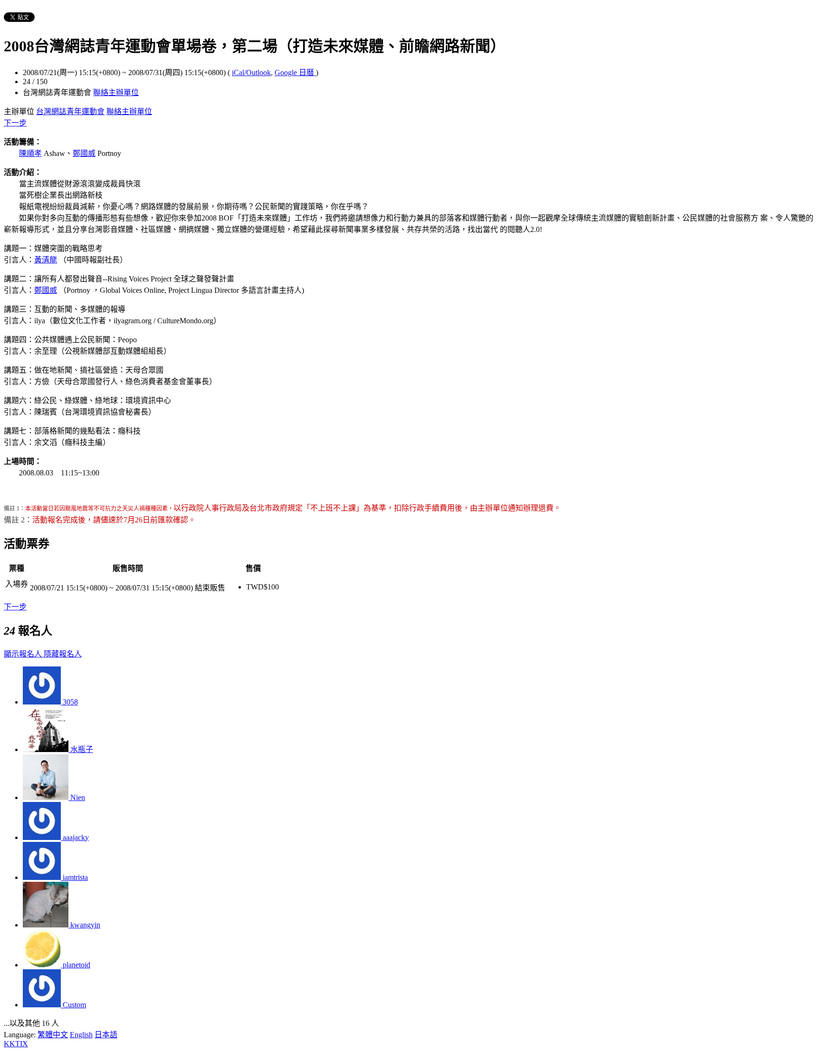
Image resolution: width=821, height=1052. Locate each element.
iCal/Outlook (251, 72)
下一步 (15, 123)
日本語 (106, 1035)
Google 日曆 (295, 72)
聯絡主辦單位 (116, 92)
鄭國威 (84, 153)
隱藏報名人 (63, 654)
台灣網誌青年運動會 (70, 111)
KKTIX (16, 1044)
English (81, 1035)
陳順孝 (30, 153)
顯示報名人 (24, 654)
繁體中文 (53, 1035)
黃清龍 (45, 260)
